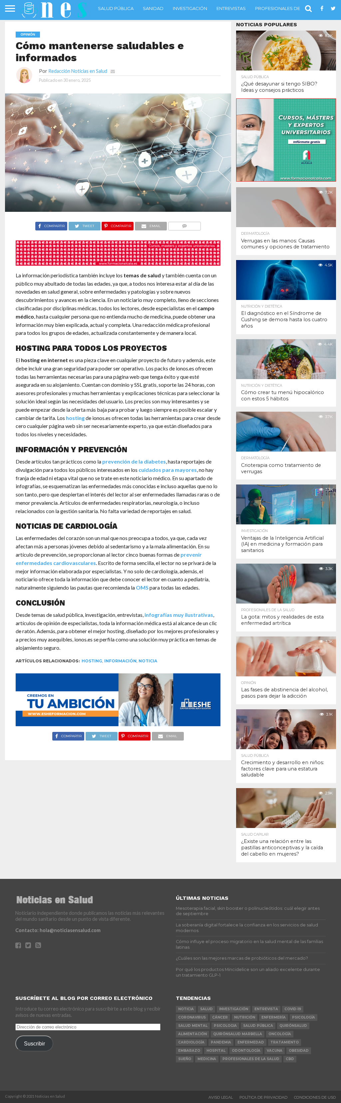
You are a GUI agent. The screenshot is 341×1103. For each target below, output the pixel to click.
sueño (184, 1059)
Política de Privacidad (263, 1097)
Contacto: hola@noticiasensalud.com (58, 930)
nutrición (244, 1017)
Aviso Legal (220, 1097)
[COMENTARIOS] (184, 224)
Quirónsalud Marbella (237, 1034)
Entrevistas (231, 8)
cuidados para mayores (168, 470)
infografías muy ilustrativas (179, 615)
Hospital (215, 1050)
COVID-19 (292, 1009)
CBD (290, 1059)
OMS (142, 587)
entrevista (266, 1009)
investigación (233, 1009)
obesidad (299, 1050)
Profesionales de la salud (289, 8)
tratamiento (284, 1042)
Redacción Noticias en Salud (77, 71)
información (120, 660)
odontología (246, 1050)
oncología (279, 1034)
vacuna (274, 1050)
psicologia (225, 1026)
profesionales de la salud (250, 1059)
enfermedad (250, 1042)
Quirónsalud (293, 1026)
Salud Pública (116, 8)
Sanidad (153, 8)
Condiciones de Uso (315, 1097)
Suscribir (34, 1043)
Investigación (190, 8)
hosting (75, 418)
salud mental (192, 1026)
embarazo (189, 1050)
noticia (148, 660)
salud (206, 1009)
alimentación (192, 1034)
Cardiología (191, 1042)
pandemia (221, 1042)
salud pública (258, 1026)
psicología (303, 1017)
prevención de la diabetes (134, 461)
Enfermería (273, 1017)
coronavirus (192, 1017)
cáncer (220, 1017)
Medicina (206, 1059)
